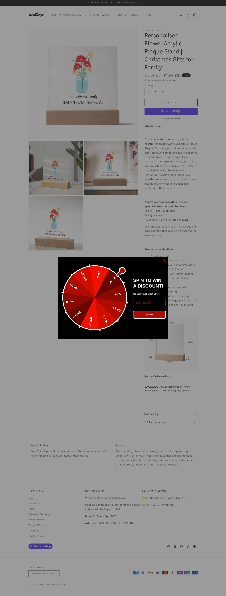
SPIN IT (149, 314)
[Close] (164, 260)
